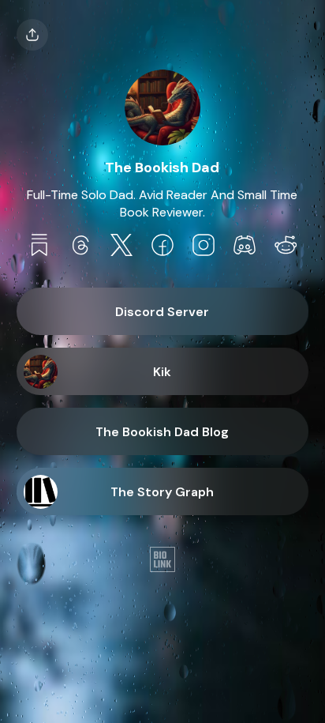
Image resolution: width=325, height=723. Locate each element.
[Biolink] (162, 561)
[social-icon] (39, 246)
